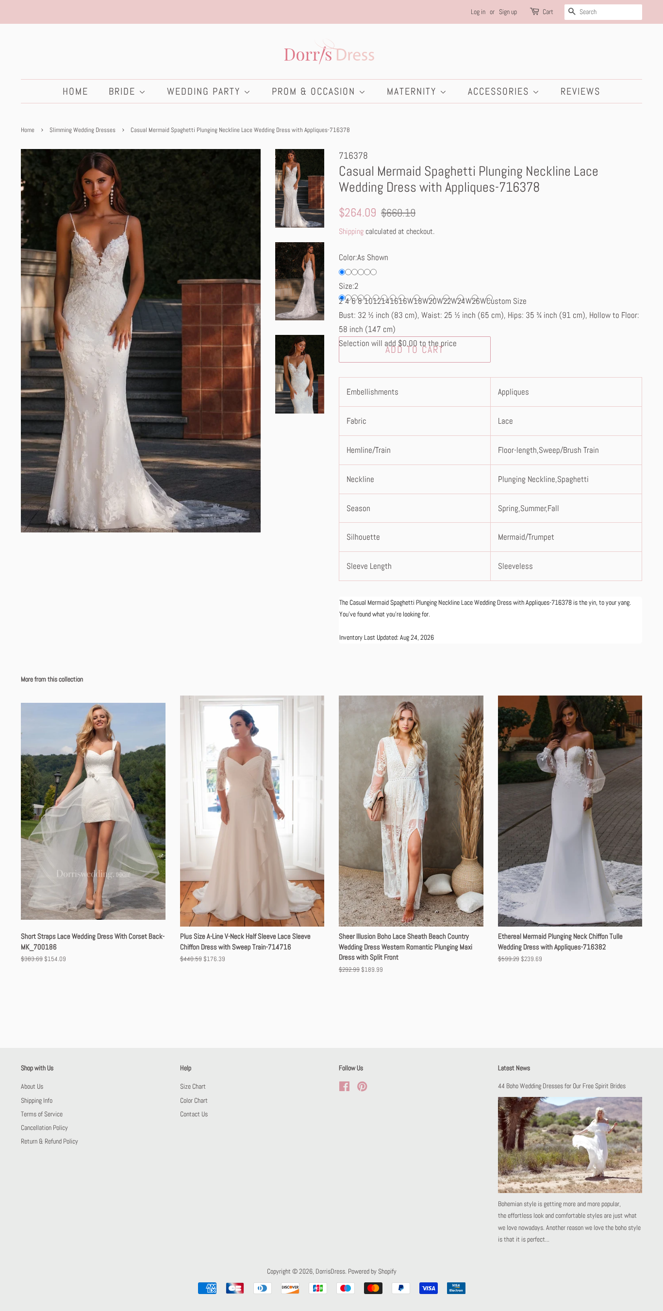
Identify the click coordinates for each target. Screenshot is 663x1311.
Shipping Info (36, 1100)
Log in (478, 11)
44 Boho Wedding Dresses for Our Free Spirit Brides (562, 1085)
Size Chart (193, 1086)
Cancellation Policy (44, 1127)
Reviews (580, 91)
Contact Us (194, 1114)
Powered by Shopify (372, 1271)
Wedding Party (205, 91)
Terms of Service (42, 1114)
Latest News (514, 1067)
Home (75, 91)
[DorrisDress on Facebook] (344, 1088)
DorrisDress (330, 1271)
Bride (124, 91)
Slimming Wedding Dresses (83, 130)
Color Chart (194, 1100)
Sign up (508, 11)
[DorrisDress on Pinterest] (362, 1088)
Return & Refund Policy (49, 1141)
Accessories (500, 91)
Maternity (413, 91)
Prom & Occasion (315, 91)
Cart (548, 11)
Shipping (351, 231)
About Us (32, 1086)
